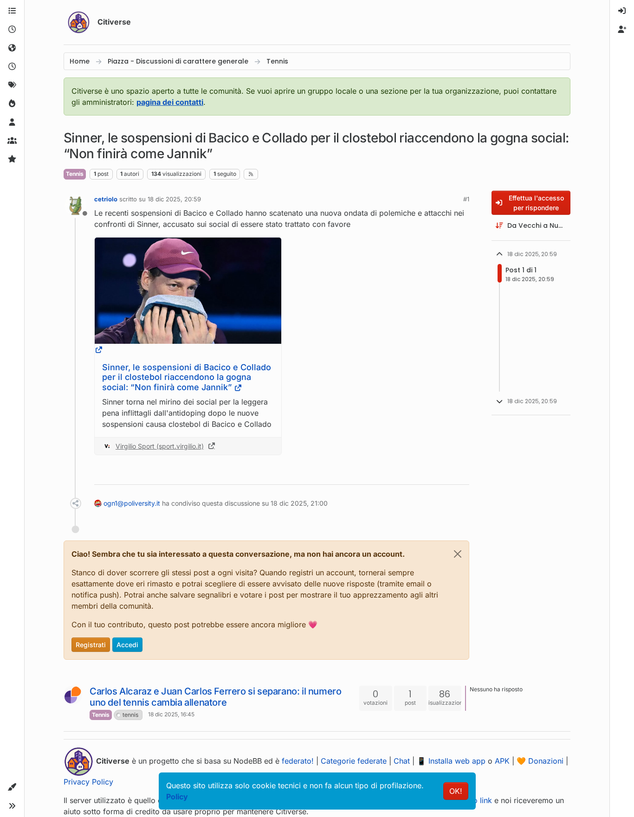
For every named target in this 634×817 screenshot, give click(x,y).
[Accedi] (622, 11)
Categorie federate (354, 761)
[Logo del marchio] (78, 22)
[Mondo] (12, 48)
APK (502, 761)
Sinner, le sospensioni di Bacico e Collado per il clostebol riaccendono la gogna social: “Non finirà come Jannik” (186, 377)
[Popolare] (12, 103)
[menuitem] (622, 11)
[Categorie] (12, 11)
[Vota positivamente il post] (410, 473)
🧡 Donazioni (540, 761)
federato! (298, 761)
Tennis (75, 173)
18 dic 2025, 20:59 (174, 199)
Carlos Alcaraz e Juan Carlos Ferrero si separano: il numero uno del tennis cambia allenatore (215, 697)
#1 (466, 199)
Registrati (91, 645)
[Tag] (12, 85)
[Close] (457, 554)
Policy (177, 796)
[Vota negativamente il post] (442, 473)
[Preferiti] (12, 159)
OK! (455, 791)
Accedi (127, 645)
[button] (12, 787)
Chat (402, 761)
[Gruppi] (12, 141)
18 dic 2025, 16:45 (171, 714)
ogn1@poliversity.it (132, 503)
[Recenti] (12, 29)
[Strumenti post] (461, 473)
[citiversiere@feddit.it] (73, 695)
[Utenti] (12, 122)
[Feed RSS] (251, 174)
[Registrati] (622, 29)
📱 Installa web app (451, 761)
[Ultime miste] (12, 66)
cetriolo (105, 199)
